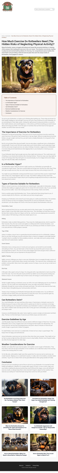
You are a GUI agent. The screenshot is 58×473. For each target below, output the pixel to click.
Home (3, 36)
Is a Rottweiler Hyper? (11, 102)
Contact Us (28, 465)
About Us (21, 465)
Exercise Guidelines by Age (13, 109)
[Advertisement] (29, 23)
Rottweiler (8, 36)
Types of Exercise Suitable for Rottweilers (17, 104)
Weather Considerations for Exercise (15, 111)
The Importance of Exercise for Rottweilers (17, 100)
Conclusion (8, 113)
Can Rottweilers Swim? (12, 106)
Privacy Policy (36, 465)
